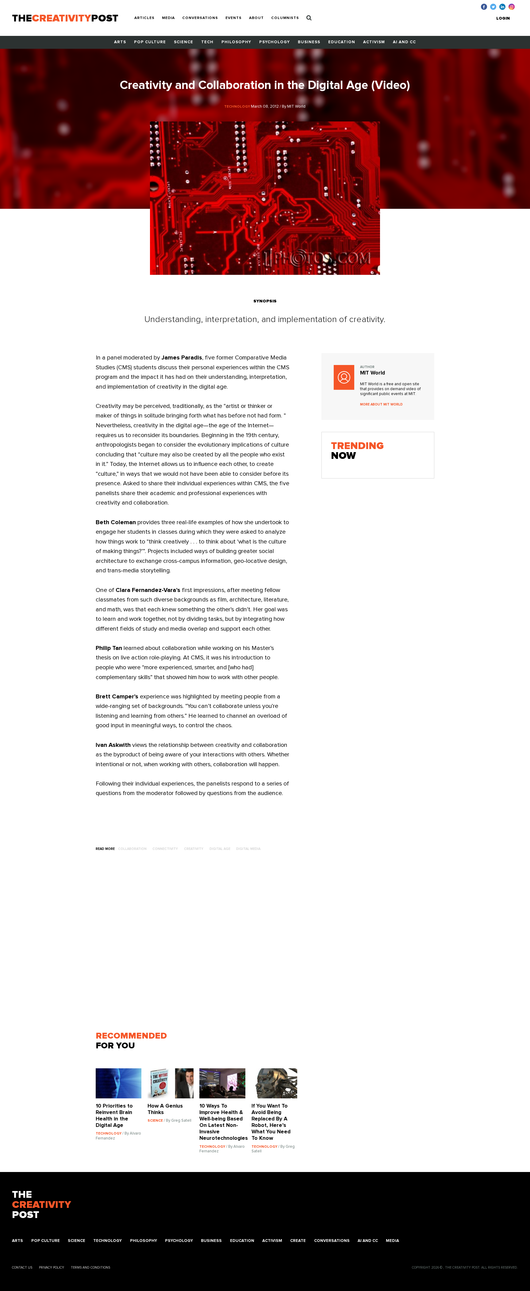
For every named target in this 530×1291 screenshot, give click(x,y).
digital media (248, 849)
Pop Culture (150, 42)
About (256, 18)
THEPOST (41, 1205)
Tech (207, 42)
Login (503, 19)
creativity (193, 849)
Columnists (285, 18)
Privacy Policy (51, 1267)
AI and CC (404, 42)
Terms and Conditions (90, 1267)
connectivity (165, 849)
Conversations (200, 18)
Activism (374, 42)
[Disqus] (199, 944)
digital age (219, 849)
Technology (107, 1241)
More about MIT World (381, 404)
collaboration (132, 849)
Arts (120, 42)
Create (298, 1241)
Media (168, 18)
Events (233, 18)
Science (183, 42)
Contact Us (22, 1267)
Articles (144, 18)
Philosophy (236, 42)
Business (309, 42)
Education (341, 42)
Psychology (274, 42)
